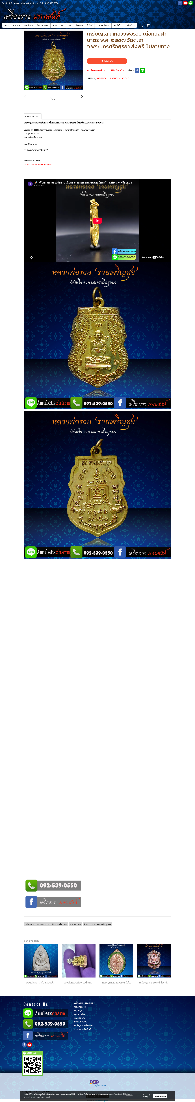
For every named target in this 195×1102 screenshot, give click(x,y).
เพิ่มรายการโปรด (97, 70)
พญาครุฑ (16, 25)
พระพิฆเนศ (28, 25)
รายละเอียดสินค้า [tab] (32, 116)
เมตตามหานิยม (102, 25)
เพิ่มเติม (130, 25)
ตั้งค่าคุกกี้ (146, 1096)
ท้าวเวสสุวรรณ (42, 25)
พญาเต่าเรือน (58, 25)
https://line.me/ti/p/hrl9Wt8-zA (38, 164)
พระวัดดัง (117, 25)
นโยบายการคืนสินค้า (83, 1029)
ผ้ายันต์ (89, 25)
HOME (6, 25)
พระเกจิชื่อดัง (79, 1018)
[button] (141, 25)
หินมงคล (79, 25)
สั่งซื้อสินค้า (108, 61)
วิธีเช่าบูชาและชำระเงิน (83, 1025)
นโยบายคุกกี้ (45, 1097)
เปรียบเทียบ (119, 70)
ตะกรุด (69, 25)
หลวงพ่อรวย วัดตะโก (119, 78)
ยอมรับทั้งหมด (160, 1096)
